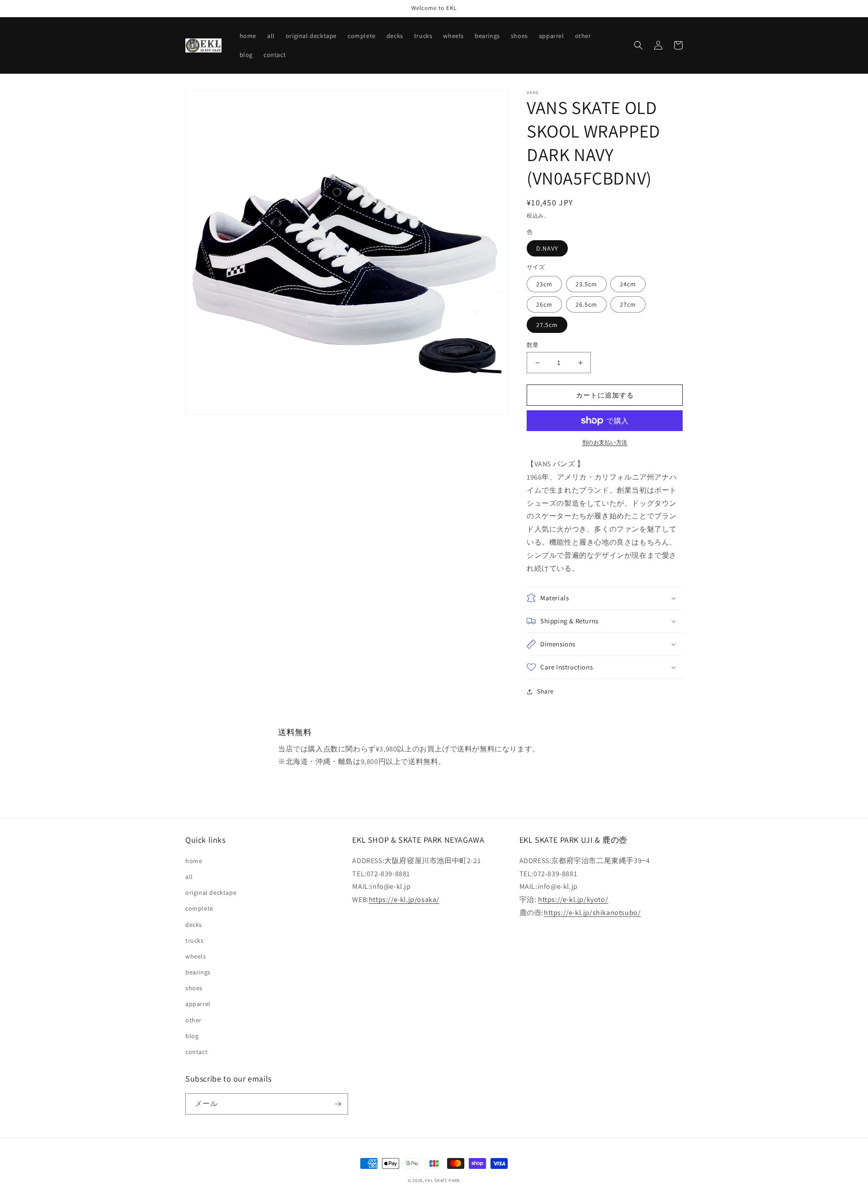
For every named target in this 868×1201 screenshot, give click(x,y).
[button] (638, 45)
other (193, 1020)
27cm (628, 304)
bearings (198, 972)
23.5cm (586, 284)
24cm (628, 284)
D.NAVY (547, 248)
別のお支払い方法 (604, 442)
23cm (544, 284)
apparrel (198, 1004)
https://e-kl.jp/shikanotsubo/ (592, 912)
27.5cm (547, 325)
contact (196, 1052)
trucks (194, 940)
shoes (194, 988)
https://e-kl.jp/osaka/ (404, 899)
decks (193, 925)
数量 (533, 345)
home (193, 861)
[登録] (338, 1104)
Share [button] (545, 691)
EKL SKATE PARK (442, 1180)
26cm (544, 304)
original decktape (210, 892)
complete (199, 908)
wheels (195, 956)
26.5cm (586, 304)
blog (191, 1036)
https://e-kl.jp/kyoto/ (573, 899)
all (189, 877)
